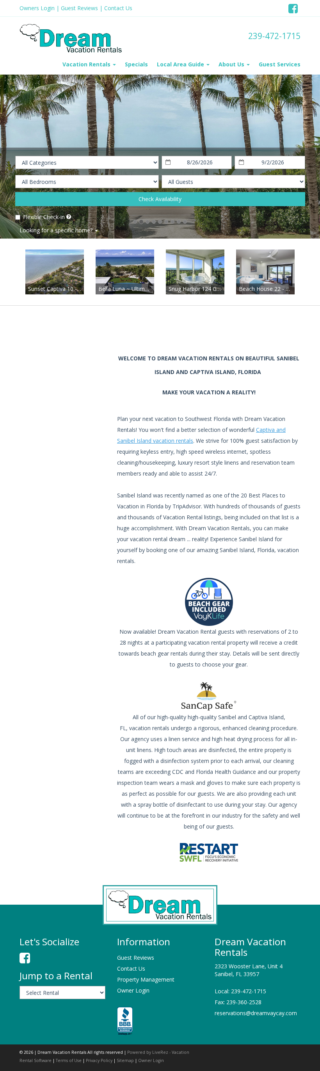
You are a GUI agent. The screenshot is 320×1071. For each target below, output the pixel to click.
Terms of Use (69, 1060)
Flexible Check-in (44, 217)
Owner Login (133, 990)
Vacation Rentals (87, 64)
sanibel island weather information (60, 421)
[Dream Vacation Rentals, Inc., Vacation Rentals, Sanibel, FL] (125, 1021)
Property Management (145, 979)
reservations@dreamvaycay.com (256, 1013)
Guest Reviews (79, 8)
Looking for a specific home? (57, 230)
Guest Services (279, 64)
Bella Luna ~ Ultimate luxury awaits (142, 288)
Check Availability (160, 199)
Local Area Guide (181, 64)
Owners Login (37, 8)
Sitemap (125, 1060)
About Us (232, 64)
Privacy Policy (99, 1060)
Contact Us (118, 8)
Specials (136, 64)
